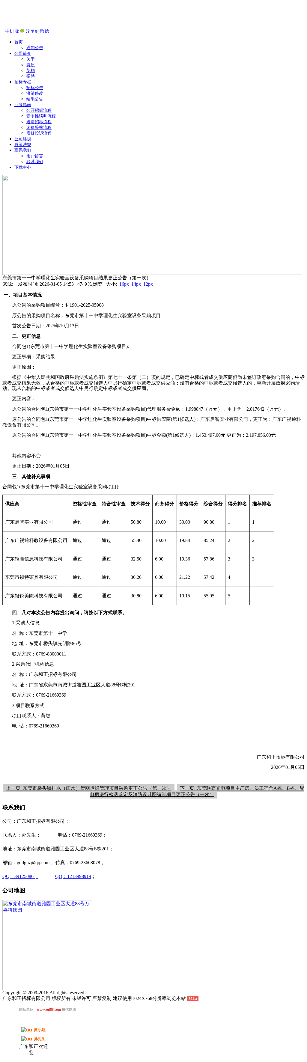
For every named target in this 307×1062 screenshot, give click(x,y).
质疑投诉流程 (39, 133)
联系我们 (22, 150)
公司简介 (22, 53)
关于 (30, 59)
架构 (30, 70)
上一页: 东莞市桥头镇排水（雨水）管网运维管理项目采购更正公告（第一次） (88, 788)
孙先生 (40, 1039)
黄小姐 (40, 1030)
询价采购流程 (39, 127)
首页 (18, 42)
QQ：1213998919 (73, 876)
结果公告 (34, 99)
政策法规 (22, 144)
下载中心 (22, 167)
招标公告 (34, 87)
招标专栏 (22, 82)
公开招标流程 (39, 110)
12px (148, 284)
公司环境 (22, 139)
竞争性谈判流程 (41, 116)
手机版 (12, 31)
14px (136, 284)
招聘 (30, 76)
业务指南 (22, 105)
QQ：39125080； (20, 876)
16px (124, 284)
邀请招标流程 (39, 122)
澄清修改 (34, 93)
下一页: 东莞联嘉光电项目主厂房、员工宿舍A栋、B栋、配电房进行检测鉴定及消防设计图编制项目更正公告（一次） (197, 791)
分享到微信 (36, 31)
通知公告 (34, 48)
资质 (30, 65)
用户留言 (34, 156)
